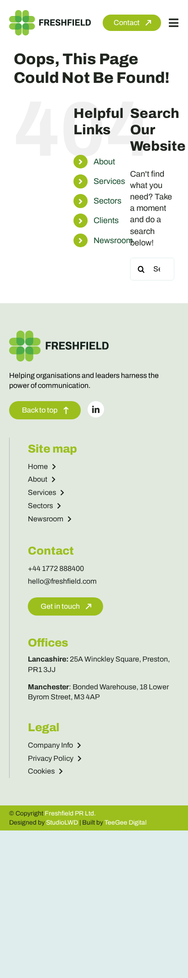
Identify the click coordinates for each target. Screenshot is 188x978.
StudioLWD (62, 822)
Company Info (50, 745)
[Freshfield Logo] (50, 14)
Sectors (107, 200)
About (104, 161)
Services (109, 181)
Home (38, 466)
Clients (106, 220)
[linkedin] (96, 409)
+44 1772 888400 (56, 568)
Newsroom (113, 240)
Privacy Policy (50, 758)
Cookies (41, 771)
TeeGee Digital (125, 822)
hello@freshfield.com (62, 581)
